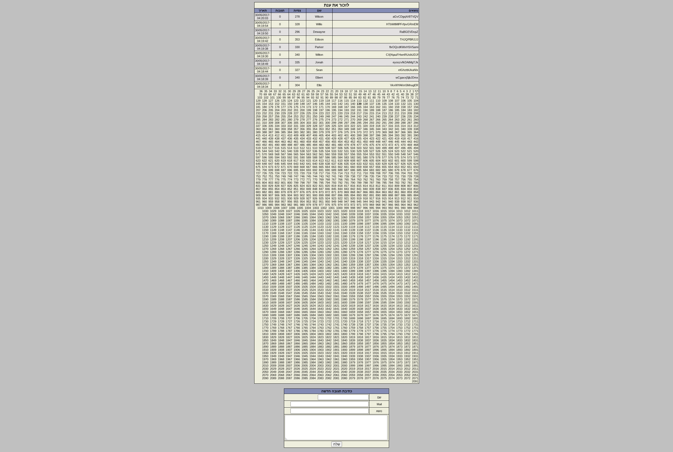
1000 (339, 207)
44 (383, 94)
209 (409, 113)
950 (327, 201)
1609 (273, 302)
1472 (407, 283)
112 (365, 100)
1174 (391, 236)
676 (416, 170)
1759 (352, 327)
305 (296, 122)
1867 (289, 343)
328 (315, 125)
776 (277, 179)
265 (384, 119)
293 (371, 122)
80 (374, 97)
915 (384, 198)
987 (258, 204)
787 (371, 182)
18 (346, 91)
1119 (352, 226)
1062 (328, 217)
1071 (415, 220)
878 (289, 192)
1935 (383, 356)
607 (359, 160)
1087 (289, 220)
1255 (383, 248)
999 (346, 207)
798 (302, 182)
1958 (360, 359)
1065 (305, 217)
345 (371, 129)
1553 (399, 296)
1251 (415, 248)
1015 (383, 211)
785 (384, 182)
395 (384, 135)
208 (416, 113)
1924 (312, 353)
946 (352, 201)
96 (298, 97)
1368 (281, 264)
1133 (399, 230)
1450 (265, 277)
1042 (328, 214)
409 (296, 135)
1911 (415, 353)
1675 (383, 315)
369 (384, 132)
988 (416, 207)
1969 (273, 359)
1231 (415, 245)
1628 (281, 305)
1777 (368, 330)
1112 (407, 226)
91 (322, 97)
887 (397, 195)
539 (296, 151)
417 (409, 138)
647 (270, 163)
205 (270, 110)
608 (352, 160)
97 (293, 97)
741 (334, 176)
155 (258, 103)
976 (327, 204)
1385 (305, 267)
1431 (415, 277)
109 (384, 100)
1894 (391, 349)
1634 (391, 308)
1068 (281, 217)
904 (289, 195)
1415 (383, 274)
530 (352, 151)
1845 (305, 340)
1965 (305, 359)
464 (277, 141)
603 (384, 160)
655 (384, 166)
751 (270, 176)
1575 (383, 299)
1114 (391, 226)
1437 (368, 277)
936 (416, 201)
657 (371, 166)
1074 (391, 220)
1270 (265, 248)
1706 (297, 318)
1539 (352, 293)
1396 (376, 271)
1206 (297, 239)
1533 (399, 293)
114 (352, 100)
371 (371, 132)
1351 (415, 264)
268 (365, 119)
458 (315, 141)
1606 (297, 302)
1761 (336, 327)
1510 (265, 286)
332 (289, 125)
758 (390, 179)
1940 (344, 356)
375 (346, 132)
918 (365, 198)
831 (258, 185)
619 (283, 160)
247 (334, 116)
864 (378, 192)
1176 (376, 236)
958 (277, 201)
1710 (265, 318)
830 (264, 185)
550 (390, 154)
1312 (407, 258)
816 (352, 185)
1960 (344, 359)
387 (270, 132)
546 (416, 154)
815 (359, 185)
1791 (415, 334)
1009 (268, 207)
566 (289, 154)
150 (289, 103)
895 (346, 195)
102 (266, 97)
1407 (289, 271)
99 (284, 97)
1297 (368, 255)
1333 (399, 261)
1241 (336, 245)
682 (378, 170)
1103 (320, 223)
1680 (344, 315)
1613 (399, 305)
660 (352, 166)
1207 (289, 239)
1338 (360, 261)
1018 (360, 211)
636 (340, 163)
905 (283, 195)
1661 (336, 312)
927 (308, 198)
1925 (305, 353)
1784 (312, 330)
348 (352, 129)
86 (345, 97)
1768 (281, 327)
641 (308, 163)
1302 (328, 255)
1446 (297, 277)
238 (390, 116)
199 (308, 110)
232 (264, 113)
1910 (265, 349)
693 (308, 170)
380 (315, 132)
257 (270, 116)
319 (371, 125)
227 (296, 113)
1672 (407, 315)
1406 (297, 271)
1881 (336, 346)
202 (289, 110)
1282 (328, 252)
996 (365, 207)
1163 (320, 233)
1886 (297, 346)
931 (283, 198)
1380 (344, 267)
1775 (383, 330)
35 (265, 91)
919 (359, 198)
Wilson (319, 16)
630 (378, 163)
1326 (297, 258)
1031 (415, 214)
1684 (312, 315)
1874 (391, 346)
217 (359, 113)
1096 (376, 223)
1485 (305, 283)
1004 (308, 207)
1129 (273, 226)
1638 (360, 308)
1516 (376, 289)
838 (378, 189)
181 (258, 107)
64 (288, 94)
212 (390, 113)
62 (298, 94)
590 (302, 157)
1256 (376, 248)
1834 (391, 340)
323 (346, 125)
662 (340, 166)
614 (315, 160)
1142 (328, 230)
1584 (312, 299)
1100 (344, 223)
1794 (391, 334)
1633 (399, 308)
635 (346, 163)
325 (334, 125)
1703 (320, 318)
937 (409, 201)
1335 (383, 261)
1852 (407, 343)
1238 (360, 245)
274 (327, 119)
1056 (376, 217)
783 (397, 182)
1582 (328, 299)
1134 (391, 230)
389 (258, 132)
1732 (407, 324)
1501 (336, 286)
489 (283, 144)
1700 (344, 318)
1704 (312, 318)
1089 (273, 220)
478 (352, 144)
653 (397, 166)
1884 (312, 346)
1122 (328, 226)
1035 (383, 214)
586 (327, 157)
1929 (273, 353)
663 (334, 166)
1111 (415, 226)
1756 (376, 327)
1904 (312, 349)
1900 (344, 349)
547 (409, 154)
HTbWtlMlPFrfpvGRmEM (402, 24)
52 (345, 94)
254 (289, 116)
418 (403, 138)
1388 (281, 267)
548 (403, 154)
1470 (265, 280)
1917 (368, 353)
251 (308, 116)
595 (270, 157)
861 (397, 192)
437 (283, 138)
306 (289, 122)
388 (264, 132)
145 (321, 103)
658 (365, 166)
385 (283, 132)
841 (359, 189)
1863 (320, 343)
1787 (289, 330)
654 (390, 166)
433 (308, 138)
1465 (305, 280)
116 (340, 100)
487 (296, 144)
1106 (297, 223)
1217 (368, 242)
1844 (312, 340)
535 (321, 151)
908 (264, 195)
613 (321, 160)
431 (321, 138)
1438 (360, 277)
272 (340, 119)
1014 (391, 211)
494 (416, 148)
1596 (376, 302)
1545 (305, 293)
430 (327, 138)
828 (277, 185)
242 (365, 116)
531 (346, 151)
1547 (289, 293)
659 (359, 166)
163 (371, 107)
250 (315, 116)
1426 (297, 274)
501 (371, 148)
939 (397, 201)
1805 (305, 334)
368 (390, 132)
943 (371, 201)
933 (270, 198)
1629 (273, 305)
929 (296, 198)
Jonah (319, 62)
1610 (265, 302)
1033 (399, 214)
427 (346, 138)
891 (371, 195)
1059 (352, 217)
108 (390, 100)
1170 (265, 233)
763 (359, 179)
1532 (407, 293)
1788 (281, 330)
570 (264, 154)
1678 (360, 315)
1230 (265, 242)
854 (277, 189)
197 (321, 110)
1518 (360, 289)
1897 (368, 349)
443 (409, 141)
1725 (305, 321)
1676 (376, 315)
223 (321, 113)
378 (327, 132)
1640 (344, 308)
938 (403, 201)
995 (371, 207)
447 (384, 141)
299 (334, 122)
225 (308, 113)
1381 (336, 267)
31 (284, 91)
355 (308, 129)
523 (397, 151)
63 (293, 94)
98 (288, 97)
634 (352, 163)
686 (352, 170)
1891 (415, 349)
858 (416, 192)
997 (359, 207)
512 (302, 148)
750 (277, 176)
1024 (312, 211)
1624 (312, 305)
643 (296, 163)
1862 (328, 343)
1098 (360, 223)
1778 (360, 330)
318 (378, 125)
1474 (391, 283)
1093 (399, 223)
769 (321, 179)
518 (264, 148)
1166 (297, 233)
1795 (383, 334)
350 (340, 129)
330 (302, 125)
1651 (415, 312)
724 (277, 173)
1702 (328, 318)
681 (384, 170)
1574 (391, 299)
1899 (352, 349)
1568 (281, 296)
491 (270, 144)
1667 (289, 312)
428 (340, 138)
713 (346, 173)
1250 (265, 245)
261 (409, 119)
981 (296, 204)
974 (340, 204)
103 (259, 97)
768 (327, 179)
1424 (312, 274)
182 (416, 110)
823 (308, 185)
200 (302, 110)
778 (264, 179)
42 (393, 94)
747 (296, 176)
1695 (383, 318)
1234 (391, 245)
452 (352, 141)
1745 (305, 324)
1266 (297, 248)
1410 (265, 271)
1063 (320, 217)
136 (378, 103)
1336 (376, 261)
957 (283, 201)
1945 (305, 356)
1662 (328, 312)
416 (416, 138)
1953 (399, 359)
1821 (336, 337)
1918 (360, 353)
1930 (265, 353)
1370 (265, 264)
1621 (336, 305)
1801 (336, 334)
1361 (336, 264)
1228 (281, 242)
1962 (328, 359)
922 (340, 198)
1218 (360, 242)
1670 (265, 312)
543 (270, 151)
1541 (336, 293)
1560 (344, 296)
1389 (273, 267)
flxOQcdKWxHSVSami (403, 47)
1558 (360, 296)
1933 (399, 356)
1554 (391, 296)
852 (289, 189)
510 (315, 148)
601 (397, 160)
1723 (320, 321)
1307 (289, 255)
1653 (399, 312)
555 (359, 154)
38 (412, 94)
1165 (305, 233)
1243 (320, 245)
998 (352, 207)
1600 (344, 302)
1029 (273, 211)
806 (416, 185)
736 (365, 176)
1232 (407, 245)
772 (302, 179)
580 (365, 157)
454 (340, 141)
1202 (328, 239)
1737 (368, 324)
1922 (328, 353)
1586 (297, 299)
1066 (297, 217)
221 (334, 113)
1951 (415, 359)
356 (302, 129)
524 (390, 151)
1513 (399, 289)
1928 (281, 353)
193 (346, 110)
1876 (376, 346)
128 (264, 100)
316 (390, 125)
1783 (320, 330)
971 (359, 204)
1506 (297, 286)
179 (270, 107)
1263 (320, 248)
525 (384, 151)
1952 (407, 359)
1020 (344, 211)
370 (378, 132)
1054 (391, 217)
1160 (344, 233)
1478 (360, 283)
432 (315, 138)
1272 (407, 252)
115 (346, 100)
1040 (344, 214)
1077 (368, 220)
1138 (360, 230)
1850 (265, 340)
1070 (265, 217)
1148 (281, 230)
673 (270, 166)
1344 (312, 261)
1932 (407, 356)
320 (365, 125)
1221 (336, 242)
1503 (320, 286)
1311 (415, 258)
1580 (344, 299)
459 (308, 141)
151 (283, 103)
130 (416, 103)
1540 (344, 293)
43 (388, 94)
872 (327, 192)
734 (378, 176)
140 (352, 103)
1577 (368, 299)
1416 (376, 274)
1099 (352, 223)
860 (403, 192)
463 (283, 141)
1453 (399, 280)
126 (277, 100)
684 (365, 170)
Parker (319, 47)
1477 (368, 283)
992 (390, 207)
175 (296, 107)
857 (258, 189)
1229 (273, 242)
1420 (344, 274)
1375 (383, 267)
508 (327, 148)
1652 (407, 312)
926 (315, 198)
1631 (415, 308)
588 (315, 157)
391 (409, 135)
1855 (383, 343)
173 (308, 107)
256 (277, 116)
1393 (399, 271)
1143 (320, 230)
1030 (265, 211)
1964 (312, 359)
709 (371, 173)
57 (322, 94)
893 (359, 195)
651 (409, 166)
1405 (305, 271)
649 (258, 163)
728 (416, 176)
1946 (297, 356)
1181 (336, 236)
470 (403, 144)
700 (264, 170)
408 (302, 135)
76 (393, 97)
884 (416, 195)
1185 (305, 236)
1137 (368, 230)
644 (289, 163)
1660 (344, 312)
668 (302, 166)
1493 (399, 286)
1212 (407, 242)
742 (327, 176)
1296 (376, 255)
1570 (265, 296)
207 (258, 110)
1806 (297, 334)
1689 (273, 315)
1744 (312, 324)
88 (336, 97)
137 (371, 103)
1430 (265, 274)
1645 (305, 308)
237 (397, 116)
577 (384, 157)
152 (277, 103)
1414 (391, 274)
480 (340, 144)
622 (264, 160)
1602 (328, 302)
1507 (289, 286)
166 (352, 107)
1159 (352, 233)
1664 (312, 312)
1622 (328, 305)
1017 (368, 211)
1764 (312, 327)
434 (302, 138)
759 (384, 179)
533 (334, 151)
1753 (399, 327)
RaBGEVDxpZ (409, 31)
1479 (352, 283)
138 (365, 103)
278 (302, 119)
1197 (368, 239)
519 (258, 148)
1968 (281, 359)
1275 (383, 252)
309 (270, 122)
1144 (312, 230)
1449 (273, 277)
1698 (360, 318)
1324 (312, 258)
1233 (399, 245)
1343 (320, 261)
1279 (352, 252)
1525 (305, 289)
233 (258, 113)
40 (402, 94)
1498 (360, 286)
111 (371, 100)
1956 (376, 359)
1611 (415, 305)
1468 (281, 280)
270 (352, 119)
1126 (297, 226)
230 (277, 113)
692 (315, 170)
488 (289, 144)
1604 (312, 302)
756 (403, 179)
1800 (344, 334)
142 (340, 103)
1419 (352, 274)
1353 (399, 264)
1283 (320, 252)
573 (409, 157)
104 (416, 100)
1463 (320, 280)
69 (265, 94)
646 (277, 163)
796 (315, 182)
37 (416, 94)
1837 (368, 340)
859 (409, 192)
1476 (376, 283)
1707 (289, 318)
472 (390, 144)
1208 (281, 239)
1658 (360, 312)
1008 (276, 207)
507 (334, 148)
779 (258, 179)
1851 (415, 343)
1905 (305, 349)
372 (365, 132)
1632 (407, 308)
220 (340, 113)
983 (283, 204)
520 (416, 151)
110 (378, 100)
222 (327, 113)
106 (403, 100)
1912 (407, 353)
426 (352, 138)
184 (403, 110)
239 (384, 116)
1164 (312, 233)
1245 (305, 245)
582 (352, 157)
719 (308, 173)
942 (378, 201)
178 (277, 107)
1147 (289, 230)
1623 (320, 305)
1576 (376, 299)
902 (302, 195)
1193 (399, 239)
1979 (352, 362)
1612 (407, 305)
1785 (305, 330)
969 (371, 204)
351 (334, 129)
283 (270, 119)
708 (378, 173)
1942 (328, 356)
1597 (368, 302)
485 (308, 144)
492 (264, 144)
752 (264, 176)
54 (336, 94)
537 (308, 151)
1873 (399, 346)
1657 (368, 312)
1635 (383, 308)
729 (409, 176)
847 (321, 189)
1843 (320, 340)
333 (283, 125)
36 (261, 91)
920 (352, 198)
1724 (312, 321)
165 (359, 107)
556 (352, 154)
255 (283, 116)
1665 (305, 312)
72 (412, 97)
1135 (383, 230)
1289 (273, 252)
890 (378, 195)
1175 (383, 236)
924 (327, 198)
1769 (273, 327)
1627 (289, 305)
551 (384, 154)
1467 (289, 280)
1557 (368, 296)
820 (327, 185)
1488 (281, 283)
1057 (368, 217)
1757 (368, 327)
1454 (391, 280)
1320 (344, 258)
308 (277, 122)
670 (289, 166)
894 (352, 195)
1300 (344, 255)
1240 (344, 245)
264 (390, 119)
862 (390, 192)
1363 (320, 264)
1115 (383, 226)
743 (321, 176)
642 (302, 163)
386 (277, 132)
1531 (415, 293)
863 (384, 192)
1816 (376, 337)
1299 (352, 255)
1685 (305, 315)
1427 (289, 274)
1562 (328, 296)
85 (350, 97)
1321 (336, 258)
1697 (368, 318)
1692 (407, 318)
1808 (281, 334)
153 (270, 103)
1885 (305, 346)
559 (334, 154)
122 (302, 100)
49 (359, 94)
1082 (328, 220)
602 (390, 160)
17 (351, 91)
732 (390, 176)
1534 (391, 293)
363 (258, 129)
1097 (368, 223)
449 (371, 141)
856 (264, 189)
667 (308, 166)
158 (403, 107)
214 (378, 113)
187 (384, 110)
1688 (281, 315)
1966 (297, 359)
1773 (399, 330)
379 (321, 132)
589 (308, 157)
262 (403, 119)
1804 (312, 334)
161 (384, 107)
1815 (383, 337)
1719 (352, 321)
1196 (376, 239)
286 (416, 122)
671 (283, 166)
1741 (336, 324)
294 (365, 122)
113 (359, 100)
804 (264, 182)
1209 (273, 239)
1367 (289, 264)
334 (277, 125)
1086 (297, 220)
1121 (336, 226)
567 (283, 154)
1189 (273, 236)
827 (283, 185)
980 (302, 204)
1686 (297, 315)
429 (334, 138)
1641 (336, 308)
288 (403, 122)
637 (334, 163)
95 (303, 97)
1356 (376, 264)
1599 (352, 302)
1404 (312, 271)
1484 (312, 283)
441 (258, 138)
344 (378, 129)
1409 (273, 271)
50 (355, 94)
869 (346, 192)
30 (289, 91)
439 (270, 138)
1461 (336, 280)
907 (270, 195)
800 (289, 182)
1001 (331, 207)
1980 (344, 362)
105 (409, 100)
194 (340, 110)
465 (270, 141)
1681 (336, 315)
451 (359, 141)
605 (371, 160)
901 (308, 195)
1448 (281, 277)
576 (390, 157)
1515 (383, 289)
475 (371, 144)
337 (258, 125)
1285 (305, 252)
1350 (265, 261)
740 (340, 176)
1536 (376, 293)
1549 (273, 293)
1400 (344, 271)
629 (384, 163)
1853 (399, 343)
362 (264, 129)
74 (402, 97)
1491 (415, 286)
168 (340, 107)
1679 (352, 315)
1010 (260, 207)
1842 (328, 340)
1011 (415, 211)
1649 (273, 308)
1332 (407, 261)
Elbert (319, 77)
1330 (265, 258)
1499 (352, 286)
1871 (415, 346)
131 (409, 103)
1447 (289, 277)
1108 (281, 223)
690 (327, 170)
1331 (415, 261)
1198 (360, 239)
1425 (305, 274)
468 (416, 144)
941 (384, 201)
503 (359, 148)
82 (364, 97)
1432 (407, 277)
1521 (336, 289)
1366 (297, 264)
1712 (407, 321)
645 (283, 163)
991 (397, 207)
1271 (415, 252)
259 (258, 116)
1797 (368, 334)
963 (409, 204)
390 (416, 135)
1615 (383, 305)
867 (359, 192)
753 (258, 176)
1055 (383, 217)
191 (359, 110)
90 (326, 97)
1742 (328, 324)
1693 (399, 318)
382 (302, 132)
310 (264, 122)
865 (371, 192)
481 (334, 144)
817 (346, 185)
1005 (300, 207)
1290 (265, 252)
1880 (344, 346)
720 (302, 173)
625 (409, 163)
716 (327, 173)
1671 (415, 315)
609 (346, 160)
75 (397, 97)
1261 (336, 248)
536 (315, 151)
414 (264, 135)
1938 (360, 356)
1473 (399, 283)
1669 (273, 312)
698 (277, 170)
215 (371, 113)
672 (277, 166)
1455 (383, 280)
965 (397, 204)
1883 (320, 346)
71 (416, 97)
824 (302, 185)
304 (302, 122)
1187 (289, 236)
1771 (415, 330)
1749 (273, 324)
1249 (273, 245)
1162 (328, 233)
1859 (352, 343)
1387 (289, 267)
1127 (289, 226)
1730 (265, 321)
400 (352, 135)
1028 (281, 211)
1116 (376, 226)
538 (302, 151)
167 (346, 107)
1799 (352, 334)
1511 (415, 289)
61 (303, 94)
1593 (399, 302)
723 (283, 173)
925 (321, 198)
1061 (336, 217)
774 (289, 179)
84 (355, 97)
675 (258, 166)
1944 (312, 356)
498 (390, 148)
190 (365, 110)
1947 (289, 356)
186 (390, 110)
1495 (383, 286)
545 (258, 151)
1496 (376, 286)
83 (359, 97)
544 (264, 151)
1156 (376, 233)
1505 (305, 286)
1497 (368, 286)
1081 (336, 220)
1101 (336, 223)
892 (365, 195)
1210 (265, 239)
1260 (344, 248)
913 (397, 198)
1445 (305, 277)
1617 (368, 305)
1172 (407, 236)
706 (390, 173)
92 (317, 97)
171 (321, 107)
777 (270, 179)
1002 (323, 207)
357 (296, 129)
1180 (344, 236)
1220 (344, 242)
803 (270, 182)
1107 (289, 223)
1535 (383, 293)
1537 (368, 293)
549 (397, 154)
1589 (273, 299)
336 (264, 125)
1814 (391, 337)
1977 (368, 362)
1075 (383, 220)
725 (270, 173)
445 (397, 141)
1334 (391, 261)
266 (378, 119)
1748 (281, 324)
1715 (383, 321)
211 (397, 113)
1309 (273, 255)
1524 (312, 289)
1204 (312, 239)
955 (296, 201)
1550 (265, 293)
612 (327, 160)
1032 (407, 214)
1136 (376, 230)
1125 (305, 226)
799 (296, 182)
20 (336, 91)
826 (289, 185)
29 (294, 91)
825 (296, 185)
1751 (415, 327)
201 (296, 110)
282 (277, 119)
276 (315, 119)
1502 (328, 286)
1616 (376, 305)
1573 (399, 299)
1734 (391, 324)
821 (321, 185)
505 (346, 148)
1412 (407, 274)
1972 (407, 362)
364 (416, 132)
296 (352, 122)
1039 (352, 214)
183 (409, 110)
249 (321, 116)
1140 (344, 230)
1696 (376, 318)
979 (308, 204)
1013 (399, 211)
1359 (352, 264)
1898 (360, 349)
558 (340, 154)
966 (390, 204)
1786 (297, 330)
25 (313, 91)
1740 (344, 324)
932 (277, 198)
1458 (360, 280)
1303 (320, 255)
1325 (305, 258)
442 (416, 141)
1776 (376, 330)
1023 (320, 211)
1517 (368, 289)
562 (315, 154)
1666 (297, 312)
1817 (368, 337)
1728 (281, 321)
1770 (265, 327)
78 (383, 97)
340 (403, 129)
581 (359, 157)
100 (278, 97)
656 (378, 166)
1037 (368, 214)
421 (384, 138)
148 (302, 103)
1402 (328, 271)
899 (321, 195)
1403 (320, 271)
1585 (305, 299)
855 (270, 189)
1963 (320, 359)
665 (321, 166)
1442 (328, 277)
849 (308, 189)
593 (283, 157)
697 (283, 170)
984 (277, 204)
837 (384, 189)
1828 (281, 337)
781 (409, 182)
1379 (352, 267)
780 (416, 182)
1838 (360, 340)
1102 (328, 223)
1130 (265, 226)
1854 (391, 343)
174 (302, 107)
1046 (297, 214)
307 (283, 122)
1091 (415, 223)
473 (384, 144)
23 (322, 91)
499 (384, 148)
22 (327, 91)
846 (327, 189)
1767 (289, 327)
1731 (415, 324)
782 (403, 182)
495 (409, 148)
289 (397, 122)
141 (346, 103)
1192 (407, 239)
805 (258, 182)
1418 (360, 274)
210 (403, 113)
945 (359, 201)
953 (308, 201)
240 (378, 116)
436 (289, 138)
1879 (352, 346)
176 (289, 107)
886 (403, 195)
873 (321, 192)
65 (284, 94)
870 (340, 192)
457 (321, 141)
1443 (320, 277)
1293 (399, 255)
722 (289, 173)
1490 (265, 283)
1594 (391, 302)
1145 (305, 230)
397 (371, 135)
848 (315, 189)
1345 (305, 261)
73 (407, 97)
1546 (297, 293)
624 (416, 163)
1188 (281, 236)
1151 (415, 233)
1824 (312, 337)
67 (274, 94)
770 (315, 179)
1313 (399, 258)
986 (264, 204)
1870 (265, 343)
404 (327, 135)
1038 (360, 214)
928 (302, 198)
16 (355, 91)
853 (283, 189)
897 (334, 195)
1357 (368, 264)
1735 (383, 324)
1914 (391, 353)
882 (264, 192)
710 (365, 173)
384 (289, 132)
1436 (376, 277)
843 (346, 189)
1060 (344, 217)
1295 (383, 255)
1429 (273, 274)
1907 (289, 349)
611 (334, 160)
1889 (273, 346)
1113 (399, 226)
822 (315, 185)
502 (365, 148)
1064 (312, 217)
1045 (305, 214)
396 (378, 135)
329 (308, 125)
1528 (281, 289)
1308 (281, 255)
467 (258, 141)
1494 (391, 286)
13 (369, 91)
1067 (289, 217)
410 (289, 135)
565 (296, 154)
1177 (368, 236)
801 (283, 182)
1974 (391, 362)
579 (371, 157)
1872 (407, 346)
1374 (391, 267)
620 (277, 160)
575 (397, 157)
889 (384, 195)
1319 (352, 258)
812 (378, 185)
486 (302, 144)
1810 (265, 334)
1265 (305, 248)
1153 (399, 233)
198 (315, 110)
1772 (407, 330)
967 (384, 204)
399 (359, 135)
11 (379, 91)
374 (352, 132)
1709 (273, 318)
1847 (289, 340)
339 (409, 129)
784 (390, 182)
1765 (305, 327)
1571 (415, 299)
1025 (305, 211)
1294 (391, 255)
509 (321, 148)
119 (321, 100)
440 (264, 138)
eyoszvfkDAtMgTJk (405, 62)
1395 (383, 271)
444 (403, 141)
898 (327, 195)
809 (397, 185)
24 (317, 91)
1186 (297, 236)
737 (359, 176)
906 (277, 195)
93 (312, 97)
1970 (265, 359)
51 (350, 94)
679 (397, 170)
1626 (297, 305)
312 (416, 125)
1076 (376, 220)
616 (302, 160)
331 (296, 125)
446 (390, 141)
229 (283, 113)
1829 (273, 337)
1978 (360, 362)
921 (346, 198)
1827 (289, 337)
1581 (336, 299)
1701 (336, 318)
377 (334, 132)
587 (321, 157)
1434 (391, 277)
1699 (352, 318)
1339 (352, 261)
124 (289, 100)
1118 (360, 226)
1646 (297, 308)
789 (359, 182)
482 (327, 144)
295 (359, 122)
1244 (312, 245)
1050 (265, 214)
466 (264, 141)
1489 (273, 283)
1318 (360, 258)
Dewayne (319, 31)
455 (334, 141)
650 (416, 166)
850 (302, 189)
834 (403, 189)
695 (296, 170)
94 (307, 97)
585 (334, 157)
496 (403, 148)
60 (307, 94)
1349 (273, 261)
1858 (360, 343)
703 (409, 173)
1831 (415, 340)
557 (346, 154)
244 (352, 116)
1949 (273, 356)
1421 (336, 274)
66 (279, 94)
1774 (391, 330)
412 (277, 135)
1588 (281, 299)
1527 (289, 289)
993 (384, 207)
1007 (284, 207)
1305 (305, 255)
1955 (383, 359)
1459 (352, 280)
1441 (336, 277)
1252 (407, 248)
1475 (383, 283)
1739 (352, 324)
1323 (320, 258)
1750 (265, 324)
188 (378, 110)
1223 (320, 242)
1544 (312, 293)
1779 (352, 330)
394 (390, 135)
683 (371, 170)
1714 (391, 321)
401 (346, 135)
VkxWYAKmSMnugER (404, 85)
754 (416, 179)
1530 (265, 289)
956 (289, 201)
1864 (312, 343)
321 (359, 125)
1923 (320, 353)
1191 (415, 239)
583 (346, 157)
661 (346, 166)
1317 (368, 258)
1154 (391, 233)
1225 (305, 242)
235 (409, 116)
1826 (297, 337)
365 (409, 132)
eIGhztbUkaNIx (408, 69)
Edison (319, 39)
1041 (336, 214)
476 (365, 144)
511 (308, 148)
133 (397, 103)
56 (326, 94)
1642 (328, 308)
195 (334, 110)
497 (397, 148)
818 (340, 185)
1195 (383, 239)
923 (334, 198)
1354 (391, 264)
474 (378, 144)
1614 (391, 305)
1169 (273, 233)
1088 (281, 220)
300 (327, 122)
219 (346, 113)
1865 (305, 343)
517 (270, 148)
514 (289, 148)
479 (346, 144)
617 (296, 160)
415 (258, 135)
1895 (383, 349)
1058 (360, 217)
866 (365, 192)
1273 (399, 252)
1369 (273, 264)
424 (365, 138)
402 (340, 135)
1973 (399, 362)
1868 (281, 343)
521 (409, 151)
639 (321, 163)
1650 (265, 308)
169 (334, 107)
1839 (352, 340)
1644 (312, 308)
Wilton (319, 54)
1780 (344, 330)
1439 (352, 277)
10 (384, 91)
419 (397, 138)
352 (327, 129)
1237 (368, 245)
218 (352, 113)
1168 (281, 233)
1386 (297, 267)
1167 (289, 233)
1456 (376, 280)
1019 (352, 211)
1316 (376, 258)
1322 (328, 258)
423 (371, 138)
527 (371, 151)
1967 (289, 359)
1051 (415, 217)
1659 (352, 312)
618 (289, 160)
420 (390, 138)
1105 (305, 223)
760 (378, 179)
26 (308, 91)
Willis (319, 24)
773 (296, 179)
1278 (360, 252)
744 (315, 176)
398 (365, 135)
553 (371, 154)
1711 (415, 321)
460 (302, 141)
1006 (292, 207)
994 (378, 207)
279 (296, 119)
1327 (289, 258)
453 (346, 141)
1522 (328, 289)
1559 (352, 296)
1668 (281, 312)
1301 (336, 255)
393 (397, 135)
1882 (328, 346)
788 (365, 182)
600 (403, 160)
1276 (376, 252)
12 (374, 91)
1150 (265, 230)
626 (403, 163)
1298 (360, 255)
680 (390, 170)
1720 (344, 321)
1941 (336, 356)
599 (409, 160)
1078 (360, 220)
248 (327, 116)
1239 (352, 245)
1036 (376, 214)
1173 (399, 236)
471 (397, 144)
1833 (399, 340)
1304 (312, 255)
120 (315, 100)
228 (289, 113)
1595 (383, 302)
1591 (415, 302)
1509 (273, 286)
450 (365, 141)
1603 (320, 302)
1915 (383, 353)
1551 (415, 296)
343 (384, 129)
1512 (407, 289)
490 (277, 144)
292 (378, 122)
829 (270, 185)
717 (321, 173)
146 (315, 103)
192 (352, 110)
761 (371, 179)
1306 (297, 255)
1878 (360, 346)
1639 (352, 308)
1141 (336, 230)
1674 (391, 315)
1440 (344, 277)
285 (258, 119)
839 (371, 189)
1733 (399, 324)
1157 (368, 233)
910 (416, 198)
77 (388, 97)
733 (384, 176)
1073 (399, 220)
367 (397, 132)
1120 (344, 226)
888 (390, 195)
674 (264, 166)
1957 (368, 359)
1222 (328, 242)
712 (352, 173)
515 (283, 148)
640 (315, 163)
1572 (407, 299)
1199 (352, 239)
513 (296, 148)
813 (371, 185)
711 (359, 173)
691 (321, 170)
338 (416, 129)
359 (283, 129)
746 (302, 176)
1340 (344, 261)
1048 (281, 214)
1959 (352, 359)
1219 (352, 242)
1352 (407, 264)
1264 (312, 248)
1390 (265, 267)
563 (308, 154)
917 (371, 198)
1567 (289, 296)
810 (390, 185)
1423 (320, 274)
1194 (391, 239)
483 (321, 144)
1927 (289, 353)
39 (407, 94)
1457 (368, 280)
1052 (407, 217)
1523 (320, 289)
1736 (376, 324)
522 (403, 151)
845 (334, 189)
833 (409, 189)
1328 (281, 258)
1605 (305, 302)
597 (258, 157)
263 (397, 119)
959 (270, 201)
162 (378, 107)
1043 (320, 214)
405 (321, 135)
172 (315, 107)
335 (270, 125)
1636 (376, 308)
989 (409, 207)
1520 (344, 289)
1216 (376, 242)
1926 (297, 353)
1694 (391, 318)
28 (298, 91)
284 (264, 119)
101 (272, 97)
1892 (407, 349)
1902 (328, 349)
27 (303, 91)
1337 (368, 261)
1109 (273, 223)
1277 (368, 252)
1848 (281, 340)
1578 (360, 299)
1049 (273, 214)
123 (296, 100)
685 (359, 170)
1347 (289, 261)
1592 (407, 302)
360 (277, 129)
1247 (289, 245)
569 (270, 154)
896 (340, 195)
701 (258, 170)
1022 (328, 211)
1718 (360, 321)
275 (321, 119)
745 (308, 176)
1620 (344, 305)
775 (283, 179)
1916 (376, 353)
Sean (319, 69)
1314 (391, 258)
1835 (383, 340)
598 (416, 160)
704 (403, 173)
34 (270, 91)
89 (331, 97)
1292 (407, 255)
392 (403, 135)
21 (332, 91)
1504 (312, 286)
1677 (368, 315)
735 (371, 176)
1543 (320, 293)
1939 (352, 356)
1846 (297, 340)
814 (365, 185)
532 (340, 151)
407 (308, 135)
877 (296, 192)
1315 (383, 258)
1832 (407, 340)
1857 (368, 343)
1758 (360, 327)
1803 (320, 334)
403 (334, 135)
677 (409, 170)
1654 (391, 312)
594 (277, 157)
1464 (312, 280)
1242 (328, 245)
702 (416, 173)
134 (390, 103)
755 (409, 179)
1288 (281, 252)
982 (289, 204)
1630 (265, 305)
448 (378, 141)
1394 (391, 271)
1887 (289, 346)
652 (403, 166)
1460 (344, 280)
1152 (407, 233)
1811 (415, 337)
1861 (336, 343)
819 (334, 185)
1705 (305, 318)
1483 (320, 283)
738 (352, 176)
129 (258, 100)
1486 (297, 283)
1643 (320, 308)
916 (378, 198)
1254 (391, 248)
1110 (265, 223)
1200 (344, 239)
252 (302, 116)
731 (397, 176)
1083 (320, 220)
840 (365, 189)
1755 (383, 327)
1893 (399, 349)
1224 (312, 242)
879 (283, 192)
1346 (297, 261)
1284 (312, 252)
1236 (376, 245)
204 (277, 110)
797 (308, 182)
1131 (415, 230)
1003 (316, 207)
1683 (320, 315)
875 (308, 192)
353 (321, 129)
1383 (320, 267)
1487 (289, 283)
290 (390, 122)
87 (341, 97)
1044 (312, 214)
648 (264, 163)
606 (365, 160)
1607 (289, 302)
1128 (281, 226)
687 (346, 170)
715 (334, 173)
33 (275, 91)
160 (390, 107)
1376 (376, 267)
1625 (305, 305)
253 (296, 116)
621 (270, 160)
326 (327, 125)
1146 (297, 230)
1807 (289, 334)
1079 (352, 220)
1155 (383, 233)
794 (327, 182)
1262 (328, 248)
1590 (265, 299)
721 (296, 173)
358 (289, 129)
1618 (360, 305)
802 (277, 182)
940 (390, 201)
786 (378, 182)
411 (283, 135)
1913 (399, 353)
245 (346, 116)
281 (283, 119)
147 (308, 103)
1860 (344, 343)
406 (315, 135)
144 (327, 103)
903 (296, 195)
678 (403, 170)
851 (296, 189)
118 (327, 100)
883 (258, 192)
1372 (407, 267)
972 (352, 204)
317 (384, 125)
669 (296, 166)
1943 (320, 356)
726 (264, 173)
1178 (360, 236)
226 (302, 113)
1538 (360, 293)
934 (264, 198)
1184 (312, 236)
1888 (281, 346)
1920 (344, 353)
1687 (289, 315)
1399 (352, 271)
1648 (281, 308)
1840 (344, 340)
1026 (297, 211)
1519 (352, 289)
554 (365, 154)
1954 (391, 359)
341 (397, 129)
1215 (383, 242)
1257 (368, 248)
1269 (273, 248)
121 (308, 100)
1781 (336, 330)
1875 (383, 346)
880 (277, 192)
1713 (399, 321)
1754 (391, 327)
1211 (415, 242)
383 (296, 132)
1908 (281, 349)
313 (409, 125)
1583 (320, 299)
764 (352, 179)
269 (359, 119)
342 (390, 129)
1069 (273, 217)
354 (315, 129)
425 (359, 138)
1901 (336, 349)
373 (359, 132)
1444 (312, 277)
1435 (383, 277)
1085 (305, 220)
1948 (281, 356)
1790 (265, 330)
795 (321, 182)
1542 (328, 293)
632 (365, 163)
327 (321, 125)
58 (317, 94)
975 (334, 204)
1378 (360, 267)
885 (409, 195)
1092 (407, 223)
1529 (273, 289)
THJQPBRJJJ (409, 39)
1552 (407, 296)
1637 (368, 308)
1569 (273, 296)
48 (364, 94)
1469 (273, 280)
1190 (265, 236)
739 (346, 176)
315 (397, 125)
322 (352, 125)
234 (416, 116)
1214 (391, 242)
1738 (360, 324)
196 (327, 110)
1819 (352, 337)
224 (315, 113)
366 (403, 132)
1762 (328, 327)
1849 (273, 340)
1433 (399, 277)
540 (289, 151)
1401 (336, 271)
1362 (328, 264)
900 (315, 195)
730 (403, 176)
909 (258, 195)
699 (270, 170)
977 (321, 204)
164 (365, 107)
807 (409, 185)
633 (359, 163)
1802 (328, 334)
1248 (281, 245)
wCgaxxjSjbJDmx (407, 77)
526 (378, 151)
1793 (399, 334)
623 (258, 160)
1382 (328, 267)
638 (327, 163)
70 (260, 94)
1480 (344, 283)
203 (283, 110)
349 (346, 129)
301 (321, 122)
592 (289, 157)
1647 (289, 308)
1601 (336, 302)
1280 (344, 252)
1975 (383, 362)
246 (340, 116)
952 (315, 201)
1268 (281, 248)
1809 (273, 334)
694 (302, 170)
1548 (281, 293)
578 (378, 157)
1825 (305, 337)
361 (270, 129)
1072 (407, 220)
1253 (399, 248)
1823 (320, 337)
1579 (352, 299)
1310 (265, 255)
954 (302, 201)
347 (359, 129)
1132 (407, 230)
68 (270, 94)
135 (384, 103)
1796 (376, 334)
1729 (273, 321)
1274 (391, 252)
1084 (312, 220)
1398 (360, 271)
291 (384, 122)
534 (327, 151)
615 (308, 160)
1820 (344, 337)
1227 (289, 242)
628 (390, 163)
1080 (344, 220)
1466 (297, 280)
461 (296, 141)
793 (334, 182)
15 (360, 91)
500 (378, 148)
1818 (360, 337)
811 (384, 185)
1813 (399, 337)
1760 (344, 327)
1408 (281, 271)
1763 (320, 327)
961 (258, 201)
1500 (344, 286)
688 (340, 170)
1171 (415, 236)
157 (409, 107)
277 (308, 119)
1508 (281, 286)
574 (403, 157)
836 (390, 189)
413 (270, 135)
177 (283, 107)
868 (352, 192)
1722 (328, 321)
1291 (415, 255)
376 (340, 132)
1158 (360, 233)
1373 (399, 267)
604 (378, 160)
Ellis (319, 85)
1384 (312, 267)
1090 (265, 220)
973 (346, 204)
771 (308, 179)
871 (334, 192)
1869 (273, 343)
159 (397, 107)
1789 (273, 330)
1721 (336, 321)
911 (409, 198)
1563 (320, 296)
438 (277, 138)
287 (409, 122)
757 (397, 179)
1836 (376, 340)
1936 (376, 356)
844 (340, 189)
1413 (399, 274)
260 (416, 119)
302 (315, 122)
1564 (312, 296)
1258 (360, 248)
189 (371, 110)
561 (321, 154)
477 (359, 144)
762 (365, 179)
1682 (328, 315)
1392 (407, 271)
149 (296, 103)
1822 (328, 337)
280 (289, 119)
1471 (415, 283)
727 (258, 173)
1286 (297, 252)
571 (258, 154)
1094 (391, 223)
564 (302, 154)
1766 (297, 327)
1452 (407, 280)
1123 (320, 226)
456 (327, 141)
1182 (328, 236)
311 (258, 122)
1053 (399, 217)
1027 (289, 211)
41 (397, 94)
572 (416, 157)
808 (403, 185)
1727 (289, 321)
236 (403, 116)
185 (397, 110)
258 (264, 116)
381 (308, 132)
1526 (297, 289)
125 (283, 100)
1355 (383, 264)
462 (289, 141)
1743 (320, 324)
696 (289, 170)
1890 (265, 346)
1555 (383, 296)
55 (331, 94)
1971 (415, 362)
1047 (289, 214)
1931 (415, 356)
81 (369, 97)
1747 (289, 324)
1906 (297, 349)
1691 (415, 318)
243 (359, 116)
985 (270, 204)
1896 (376, 349)
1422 (328, 274)
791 (346, 182)
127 (270, 100)
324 (340, 125)
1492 (407, 286)
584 (340, 157)
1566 (297, 296)
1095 (383, 223)
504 (352, 148)
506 (340, 148)
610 (340, 160)
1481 (336, 283)
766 (340, 179)
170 (327, 107)
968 (378, 204)
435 (296, 138)
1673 (399, 315)
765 (346, 179)
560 (327, 154)
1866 (297, 343)
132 (403, 103)
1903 (320, 349)
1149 (273, 230)
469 (409, 144)
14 (365, 91)
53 (341, 94)
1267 (289, 248)
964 (403, 204)
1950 (265, 356)
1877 (368, 346)
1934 (391, 356)
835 (397, 189)
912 (403, 198)
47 (369, 94)
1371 (415, 267)
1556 (376, 296)
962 (416, 204)
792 (340, 182)
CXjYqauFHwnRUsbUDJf (402, 54)
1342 (328, 261)
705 (397, 173)
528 (365, 151)
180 (264, 107)
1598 (360, 302)
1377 (368, 267)
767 (334, 179)
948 (340, 201)
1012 (407, 211)
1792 (407, 334)
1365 (305, 264)
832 (416, 189)
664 (327, 166)
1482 (328, 283)
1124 (312, 226)
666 (315, 166)
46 (374, 94)
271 (346, 119)
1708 (281, 318)
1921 (336, 353)
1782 (328, 330)
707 (384, 173)
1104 (312, 223)
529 (359, 151)
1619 (352, 305)
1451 (415, 280)
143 (334, 103)
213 (384, 113)
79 (378, 97)
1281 (336, 252)
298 (340, 122)
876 (302, 192)
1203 (320, 239)
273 (334, 119)
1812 (407, 337)
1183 (320, 236)
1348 (281, 261)
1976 (376, 362)
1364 (312, 264)
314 (403, 125)
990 (403, 207)
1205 (305, 239)
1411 (415, 274)
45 (378, 94)
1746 (297, 324)
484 (315, 144)
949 (334, 201)
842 (352, 189)
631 (371, 163)
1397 (368, 271)
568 (277, 154)
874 (315, 192)
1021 (336, 211)
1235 (383, 245)
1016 (376, 211)
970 (365, 204)
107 (397, 100)
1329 (273, 258)
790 (352, 182)
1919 (352, 353)
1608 (281, 302)
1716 (376, 321)
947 (346, 201)
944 (365, 201)
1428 (281, 274)
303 (308, 122)
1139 (352, 230)
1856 (376, 343)
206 (264, 110)
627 (397, 163)
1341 (336, 261)
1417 (368, 274)
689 (334, 170)
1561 (336, 296)
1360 (344, 264)
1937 (368, 356)
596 (264, 157)
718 (315, 173)
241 (371, 116)
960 (264, 201)
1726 (297, 321)
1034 (391, 214)
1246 (297, 245)
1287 (289, 252)
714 (340, 173)
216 (365, 113)
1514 (391, 289)
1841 (336, 340)
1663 (320, 312)
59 (312, 94)
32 (280, 91)
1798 (360, 334)
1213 (399, 242)
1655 (383, 312)
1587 (289, 299)
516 (277, 148)
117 (334, 100)
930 (289, 198)
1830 (265, 337)
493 (258, 144)
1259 (352, 248)
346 (365, 129)
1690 (265, 315)
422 (378, 138)
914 (390, 198)
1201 (336, 239)
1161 (336, 233)
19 (341, 91)
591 (296, 157)
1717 (368, 321)
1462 (328, 280)
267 (371, 119)
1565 (305, 296)
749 (283, 176)
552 (378, 154)
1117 (368, 226)
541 (283, 151)
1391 (415, 271)
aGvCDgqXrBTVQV (405, 16)
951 (321, 201)
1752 (407, 327)
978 (315, 204)
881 (270, 192)
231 (270, 113)
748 (289, 176)
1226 (297, 242)
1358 (360, 264)
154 (264, 103)
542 (277, 151)
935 (258, 198)
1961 (336, 359)
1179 (352, 236)
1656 (376, 312)
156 (416, 107)
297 (346, 122)
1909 (273, 349)
